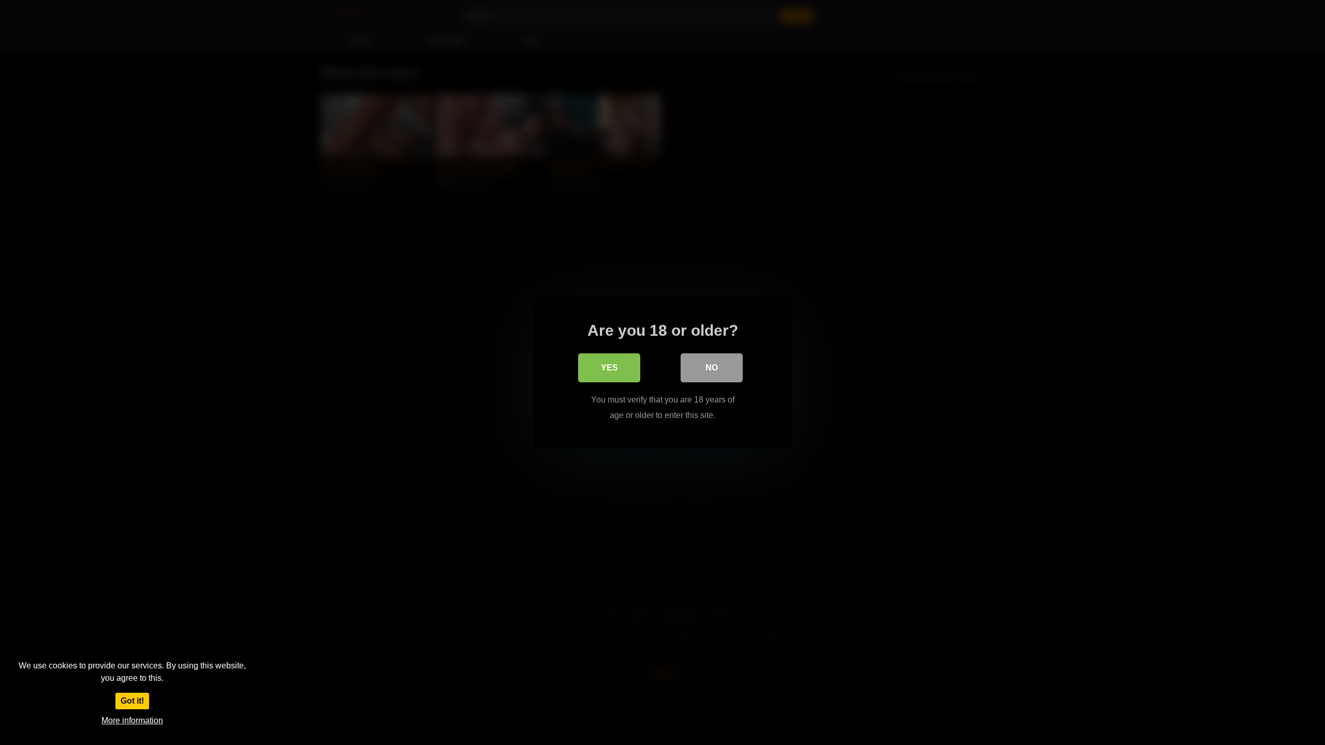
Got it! (132, 700)
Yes (609, 367)
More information (132, 720)
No (711, 367)
